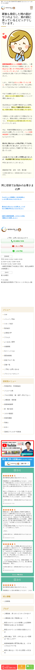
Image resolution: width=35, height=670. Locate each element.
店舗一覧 (7, 364)
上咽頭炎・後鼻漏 (10, 400)
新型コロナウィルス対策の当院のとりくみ (17, 631)
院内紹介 (7, 328)
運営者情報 (8, 355)
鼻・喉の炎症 (8, 409)
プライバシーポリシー (11, 374)
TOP (5, 314)
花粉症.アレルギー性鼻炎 (12, 431)
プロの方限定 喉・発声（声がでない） (17, 395)
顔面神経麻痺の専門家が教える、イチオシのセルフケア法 (17, 645)
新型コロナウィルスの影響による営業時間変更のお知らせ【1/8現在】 (17, 624)
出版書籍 (7, 346)
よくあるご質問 (9, 342)
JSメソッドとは (9, 351)
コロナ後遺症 (8, 413)
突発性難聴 (8, 418)
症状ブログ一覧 (9, 360)
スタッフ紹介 (8, 323)
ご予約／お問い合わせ (11, 369)
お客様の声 (8, 333)
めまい (6, 427)
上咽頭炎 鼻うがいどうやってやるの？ (17, 613)
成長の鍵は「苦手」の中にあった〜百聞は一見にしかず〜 (17, 638)
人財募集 (7, 601)
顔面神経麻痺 (8, 404)
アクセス (7, 337)
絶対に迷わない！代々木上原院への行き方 (17, 651)
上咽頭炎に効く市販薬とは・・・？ (16, 618)
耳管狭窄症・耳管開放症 (12, 386)
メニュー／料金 (9, 319)
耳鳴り (6, 422)
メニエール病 (8, 390)
